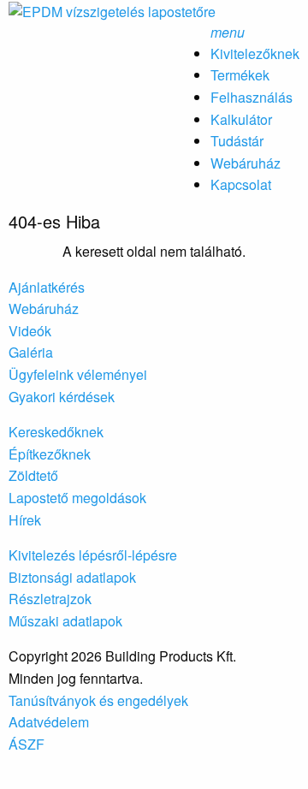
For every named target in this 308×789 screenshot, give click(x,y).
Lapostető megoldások (77, 497)
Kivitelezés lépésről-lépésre (93, 555)
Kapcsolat (240, 184)
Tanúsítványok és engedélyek (98, 700)
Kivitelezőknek (254, 53)
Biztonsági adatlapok (72, 577)
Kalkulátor (241, 119)
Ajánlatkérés (47, 287)
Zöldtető (33, 475)
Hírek (25, 520)
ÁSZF (26, 744)
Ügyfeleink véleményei (78, 374)
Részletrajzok (50, 598)
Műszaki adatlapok (65, 621)
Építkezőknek (50, 454)
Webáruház (245, 163)
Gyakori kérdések (62, 396)
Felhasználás (251, 97)
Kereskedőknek (56, 432)
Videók (30, 331)
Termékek (240, 75)
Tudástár (237, 141)
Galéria (31, 352)
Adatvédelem (49, 722)
